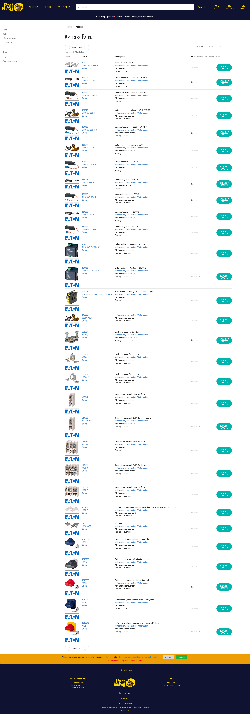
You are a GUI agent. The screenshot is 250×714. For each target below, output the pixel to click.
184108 (85, 162)
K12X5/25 (86, 335)
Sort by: (200, 46)
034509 (85, 465)
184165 (85, 244)
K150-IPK (85, 510)
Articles (6, 34)
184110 (85, 194)
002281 (85, 354)
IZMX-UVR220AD (89, 113)
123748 (85, 179)
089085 (85, 394)
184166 (85, 268)
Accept (182, 657)
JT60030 (85, 291)
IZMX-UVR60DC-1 (89, 229)
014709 (85, 418)
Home (4, 29)
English (119, 17)
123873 (85, 110)
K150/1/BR (86, 421)
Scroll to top (126, 670)
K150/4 (85, 468)
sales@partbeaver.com (142, 17)
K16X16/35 (86, 526)
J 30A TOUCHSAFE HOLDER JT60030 (97, 294)
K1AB (84, 542)
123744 (85, 145)
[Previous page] (67, 47)
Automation (120, 66)
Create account (10, 61)
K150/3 (85, 444)
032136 (85, 441)
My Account (7, 52)
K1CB (84, 603)
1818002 (85, 580)
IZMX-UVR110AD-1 (89, 95)
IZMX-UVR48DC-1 (89, 197)
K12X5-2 (85, 377)
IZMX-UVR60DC (88, 215)
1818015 (85, 600)
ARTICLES (33, 7)
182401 (85, 507)
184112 (85, 226)
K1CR (84, 626)
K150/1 (85, 397)
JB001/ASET (87, 318)
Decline (168, 657)
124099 (85, 212)
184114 (85, 92)
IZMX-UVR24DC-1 (89, 165)
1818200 (85, 559)
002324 (85, 332)
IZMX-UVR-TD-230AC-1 (91, 271)
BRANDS (48, 7)
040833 (85, 523)
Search (201, 7)
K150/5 (85, 490)
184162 (85, 127)
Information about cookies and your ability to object (139, 657)
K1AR (84, 583)
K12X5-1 (85, 357)
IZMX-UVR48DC (88, 182)
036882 (85, 487)
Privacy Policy (137, 707)
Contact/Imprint (78, 688)
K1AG (84, 562)
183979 (85, 63)
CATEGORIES (63, 7)
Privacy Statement (77, 685)
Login (5, 57)
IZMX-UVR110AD (89, 81)
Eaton (84, 68)
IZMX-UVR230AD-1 (89, 130)
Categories (8, 42)
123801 (85, 78)
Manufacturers (10, 38)
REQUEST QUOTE (224, 67)
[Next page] (86, 47)
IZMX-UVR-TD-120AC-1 (91, 247)
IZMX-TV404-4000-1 (90, 66)
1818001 (85, 539)
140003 (85, 315)
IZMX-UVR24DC (88, 148)
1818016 (85, 623)
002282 (85, 374)
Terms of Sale (78, 683)
